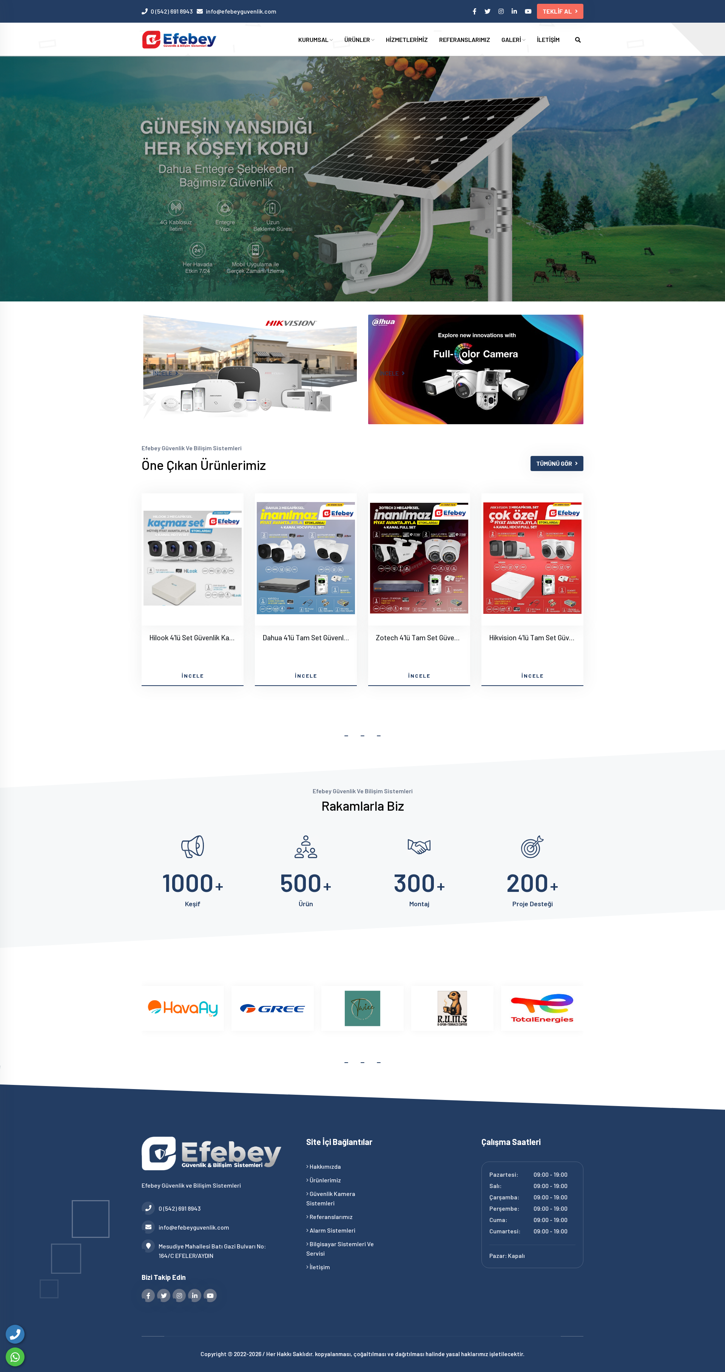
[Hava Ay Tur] (183, 1008)
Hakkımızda (325, 1166)
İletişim (319, 1266)
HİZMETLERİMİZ (407, 39)
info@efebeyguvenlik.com (241, 11)
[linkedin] (515, 11)
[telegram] (488, 11)
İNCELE (163, 373)
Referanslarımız (331, 1216)
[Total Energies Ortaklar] (542, 1008)
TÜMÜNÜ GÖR (554, 463)
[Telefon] (15, 1334)
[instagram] (501, 11)
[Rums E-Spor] (452, 1008)
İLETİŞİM (548, 39)
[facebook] (475, 11)
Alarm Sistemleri (332, 1230)
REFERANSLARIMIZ (464, 39)
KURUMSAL (314, 39)
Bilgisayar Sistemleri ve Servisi (340, 1248)
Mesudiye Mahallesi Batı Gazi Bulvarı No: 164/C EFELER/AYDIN (212, 1250)
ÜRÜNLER (357, 39)
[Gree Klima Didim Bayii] (272, 1008)
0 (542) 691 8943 (172, 11)
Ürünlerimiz (325, 1180)
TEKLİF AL (557, 11)
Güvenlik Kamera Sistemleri (330, 1198)
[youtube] (529, 11)
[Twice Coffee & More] (362, 1008)
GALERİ (511, 39)
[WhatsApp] (15, 1356)
